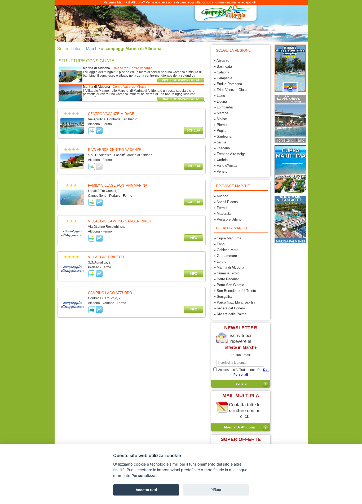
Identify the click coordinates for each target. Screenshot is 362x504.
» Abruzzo (221, 61)
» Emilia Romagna (228, 84)
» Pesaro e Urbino (227, 219)
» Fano (219, 244)
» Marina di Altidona (229, 267)
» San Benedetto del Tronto (235, 291)
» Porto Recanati (227, 279)
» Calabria (221, 72)
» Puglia (220, 131)
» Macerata (222, 214)
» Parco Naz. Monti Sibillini (234, 302)
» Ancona (221, 196)
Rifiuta (215, 490)
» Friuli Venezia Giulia (230, 90)
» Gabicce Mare (226, 250)
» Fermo (220, 208)
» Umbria (221, 160)
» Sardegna (222, 136)
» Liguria (220, 101)
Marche (92, 48)
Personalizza (143, 475)
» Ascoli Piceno (226, 202)
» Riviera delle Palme (230, 314)
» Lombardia (223, 107)
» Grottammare (225, 256)
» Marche (221, 113)
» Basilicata (223, 66)
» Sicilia (220, 142)
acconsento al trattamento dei (243, 372)
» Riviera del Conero (229, 308)
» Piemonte (222, 125)
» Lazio (219, 96)
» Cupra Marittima (227, 238)
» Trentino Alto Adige (230, 154)
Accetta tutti (146, 490)
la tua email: (241, 355)
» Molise (220, 119)
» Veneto (220, 171)
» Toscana (222, 148)
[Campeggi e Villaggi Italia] (224, 15)
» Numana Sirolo (226, 273)
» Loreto (220, 262)
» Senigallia (223, 297)
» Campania (223, 78)
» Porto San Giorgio (229, 285)
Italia (75, 48)
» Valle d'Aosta (225, 166)
